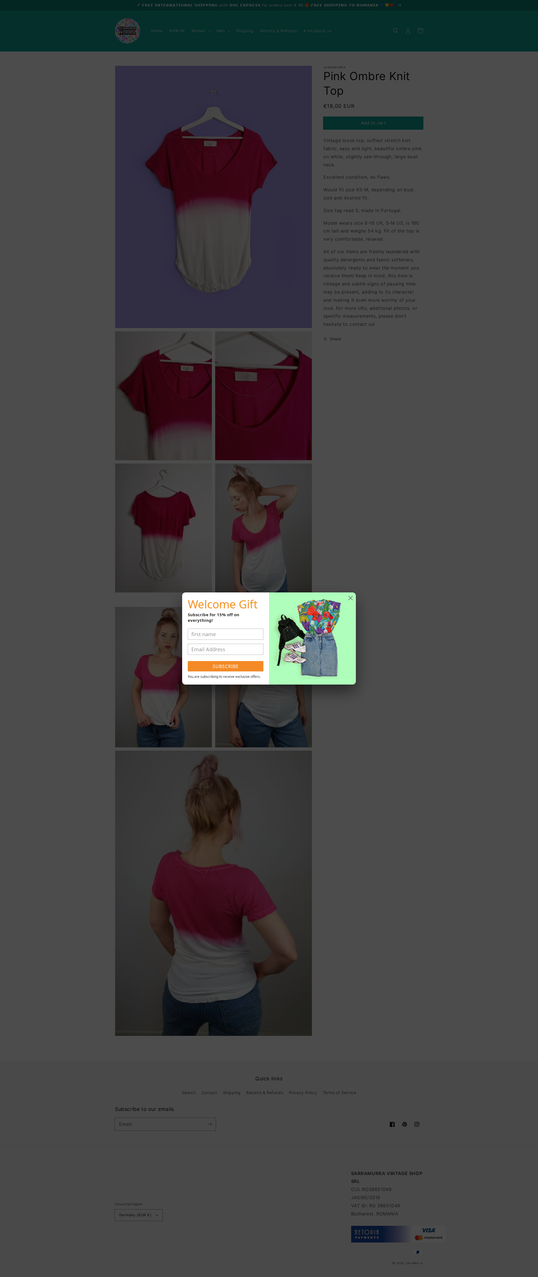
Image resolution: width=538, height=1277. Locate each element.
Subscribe (226, 666)
